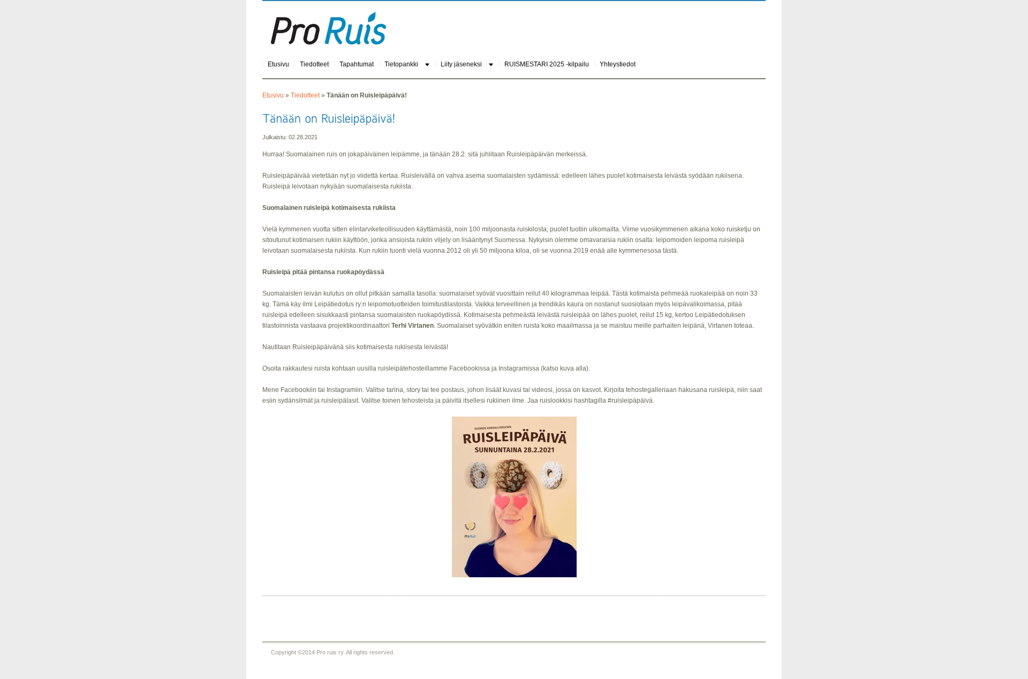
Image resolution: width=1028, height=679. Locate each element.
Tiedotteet (314, 64)
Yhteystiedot (618, 64)
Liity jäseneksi (461, 64)
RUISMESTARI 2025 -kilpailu (546, 64)
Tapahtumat (356, 64)
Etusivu (278, 64)
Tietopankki (401, 64)
